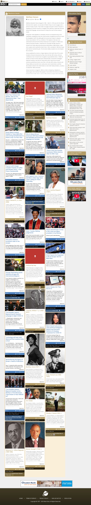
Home (55, 1)
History (74, 4)
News (83, 4)
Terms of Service (31, 498)
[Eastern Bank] (76, 176)
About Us (88, 1)
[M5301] (76, 38)
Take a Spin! (82, 34)
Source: (10, 119)
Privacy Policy (44, 498)
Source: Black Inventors (11, 79)
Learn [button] (61, 1)
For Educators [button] (71, 1)
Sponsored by (32, 287)
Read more (21, 114)
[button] (7, 503)
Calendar (69, 4)
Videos (78, 4)
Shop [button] (80, 1)
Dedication (67, 498)
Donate (88, 4)
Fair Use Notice (56, 498)
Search (24, 4)
